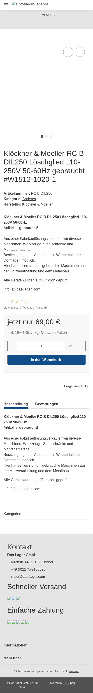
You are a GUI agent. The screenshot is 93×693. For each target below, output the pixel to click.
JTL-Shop (69, 683)
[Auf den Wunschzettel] (80, 52)
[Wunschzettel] (77, 5)
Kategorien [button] (12, 514)
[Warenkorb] (85, 5)
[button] (60, 5)
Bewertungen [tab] (46, 404)
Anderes (29, 199)
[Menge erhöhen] (80, 346)
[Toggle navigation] (6, 3)
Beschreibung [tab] (16, 404)
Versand (48, 333)
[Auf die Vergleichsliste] (68, 52)
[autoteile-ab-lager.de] (30, 4)
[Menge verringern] (12, 346)
